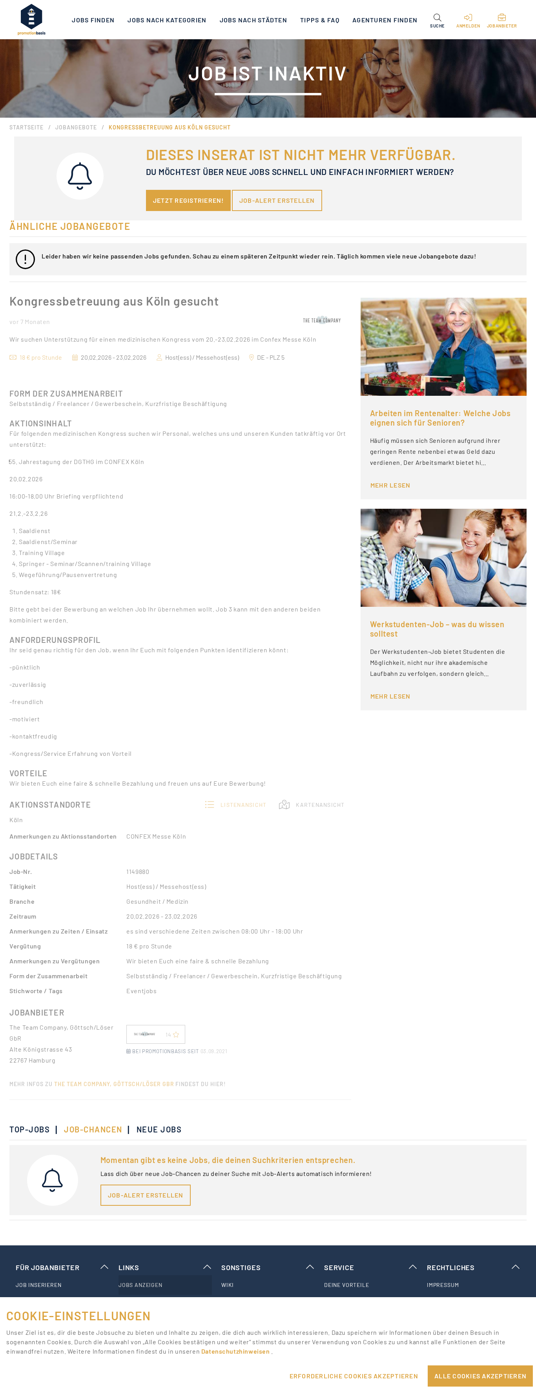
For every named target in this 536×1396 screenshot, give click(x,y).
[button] (437, 19)
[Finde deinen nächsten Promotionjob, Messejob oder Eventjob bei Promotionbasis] (31, 19)
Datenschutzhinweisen (236, 1351)
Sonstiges (241, 1267)
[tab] (33, 1129)
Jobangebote (76, 127)
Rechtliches (451, 1267)
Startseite (26, 127)
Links (129, 1267)
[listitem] (62, 1285)
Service (339, 1267)
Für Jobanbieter (47, 1267)
